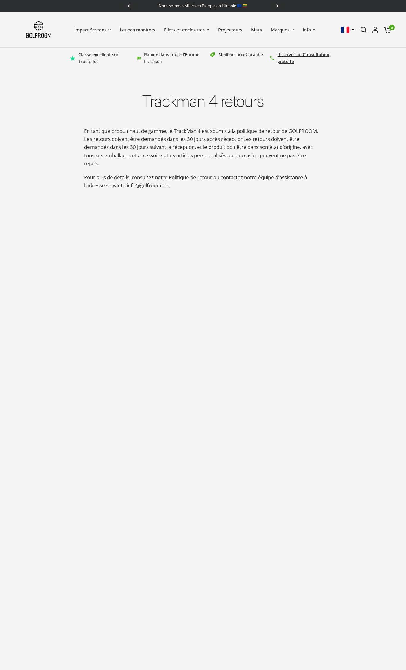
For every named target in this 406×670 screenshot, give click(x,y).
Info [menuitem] (307, 30)
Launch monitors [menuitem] (137, 30)
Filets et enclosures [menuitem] (184, 30)
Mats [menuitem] (256, 30)
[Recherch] (363, 30)
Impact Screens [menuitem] (90, 30)
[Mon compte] (375, 30)
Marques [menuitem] (280, 30)
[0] (386, 30)
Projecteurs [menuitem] (230, 30)
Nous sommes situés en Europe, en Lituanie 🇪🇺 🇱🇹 (203, 5)
